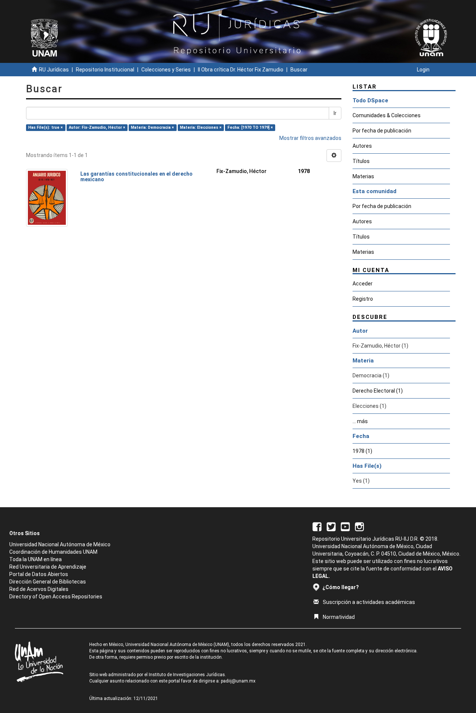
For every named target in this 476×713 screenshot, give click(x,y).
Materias (363, 176)
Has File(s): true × (45, 127)
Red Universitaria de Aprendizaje (47, 567)
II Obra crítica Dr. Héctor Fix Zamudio (240, 70)
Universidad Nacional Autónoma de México (59, 544)
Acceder (363, 284)
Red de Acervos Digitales (38, 589)
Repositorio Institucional (105, 70)
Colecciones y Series (166, 70)
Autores (362, 146)
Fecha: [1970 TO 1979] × (250, 127)
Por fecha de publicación (382, 131)
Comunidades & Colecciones (387, 115)
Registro (363, 299)
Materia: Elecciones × (201, 127)
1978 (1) (362, 451)
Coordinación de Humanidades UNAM (53, 552)
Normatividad (339, 617)
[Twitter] (331, 526)
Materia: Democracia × (152, 127)
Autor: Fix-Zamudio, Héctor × (97, 127)
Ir (335, 113)
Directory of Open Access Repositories (55, 597)
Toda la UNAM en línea (35, 559)
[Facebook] (317, 526)
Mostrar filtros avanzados (310, 138)
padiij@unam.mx (238, 681)
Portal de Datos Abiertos (38, 574)
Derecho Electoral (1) (378, 391)
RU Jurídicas (54, 70)
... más (360, 421)
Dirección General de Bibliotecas (47, 582)
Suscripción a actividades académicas (369, 602)
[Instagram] (359, 526)
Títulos (361, 161)
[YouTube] (345, 526)
